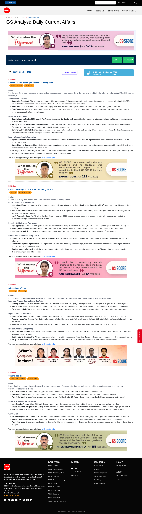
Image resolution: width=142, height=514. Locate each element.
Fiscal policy (22, 291)
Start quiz (125, 73)
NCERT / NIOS (99, 465)
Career (118, 479)
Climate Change (33, 378)
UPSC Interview (53, 476)
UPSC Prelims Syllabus (56, 473)
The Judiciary (29, 85)
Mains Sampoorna (100, 476)
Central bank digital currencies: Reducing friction (30, 189)
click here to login (48, 158)
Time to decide (15, 376)
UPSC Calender (53, 494)
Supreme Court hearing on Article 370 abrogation (30, 83)
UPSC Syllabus (53, 465)
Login (130, 3)
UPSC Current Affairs (55, 487)
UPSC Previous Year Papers (57, 480)
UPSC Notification (54, 497)
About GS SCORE (122, 475)
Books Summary (99, 483)
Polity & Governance (16, 85)
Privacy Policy (121, 465)
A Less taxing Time (17, 288)
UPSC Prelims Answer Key (57, 501)
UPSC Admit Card (54, 490)
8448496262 (122, 3)
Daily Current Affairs (19, 17)
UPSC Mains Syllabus (55, 469)
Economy (13, 192)
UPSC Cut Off (53, 483)
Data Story (97, 480)
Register (137, 3)
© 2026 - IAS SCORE (63, 511)
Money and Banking (24, 192)
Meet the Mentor (76, 472)
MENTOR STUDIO (113, 11)
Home (8, 17)
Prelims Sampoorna (100, 473)
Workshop (74, 475)
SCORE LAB (100, 11)
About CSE (97, 469)
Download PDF (70, 73)
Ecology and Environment (18, 378)
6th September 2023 (15, 60)
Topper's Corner (128, 11)
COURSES (90, 11)
